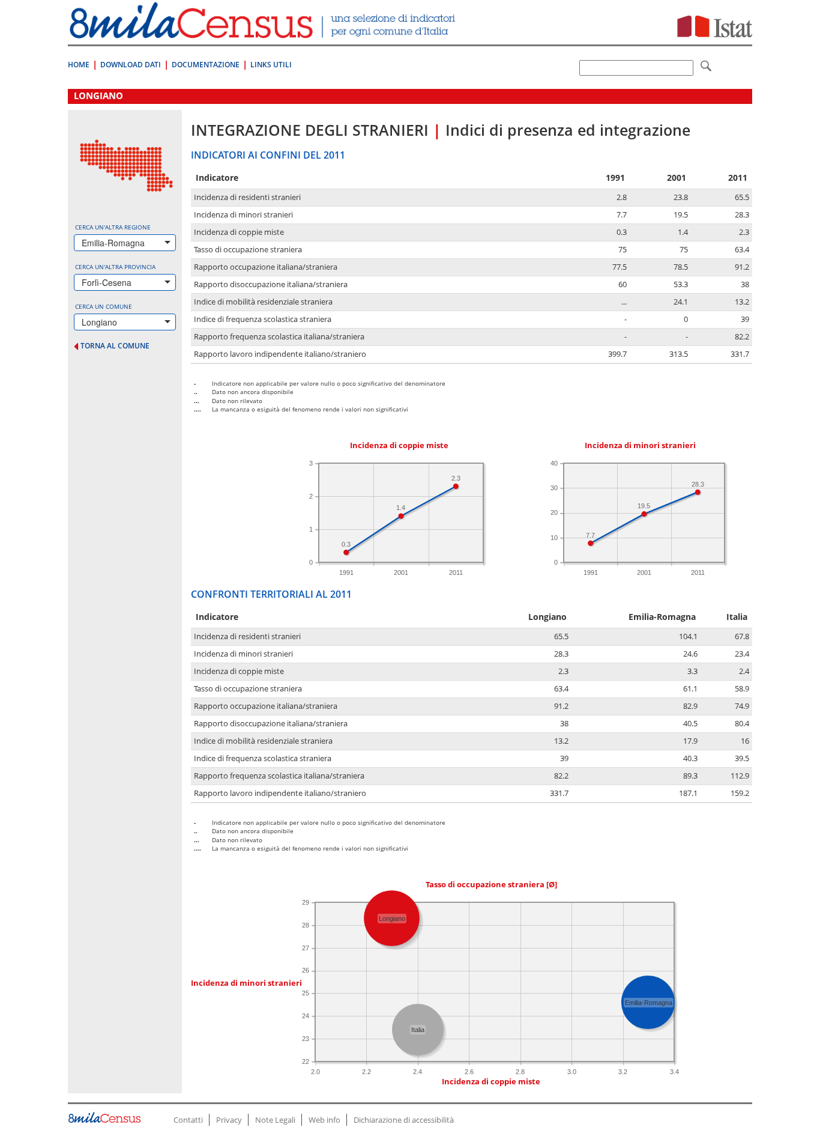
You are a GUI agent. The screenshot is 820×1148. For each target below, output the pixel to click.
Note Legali (275, 1119)
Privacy (229, 1119)
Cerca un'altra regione (113, 227)
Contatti (188, 1119)
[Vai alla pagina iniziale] (264, 32)
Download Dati (130, 64)
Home (78, 64)
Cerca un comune (103, 306)
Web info (324, 1119)
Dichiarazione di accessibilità (404, 1119)
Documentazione (206, 64)
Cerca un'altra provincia (115, 267)
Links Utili (271, 64)
